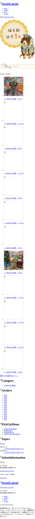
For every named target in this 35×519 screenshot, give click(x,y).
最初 (9, 376)
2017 (5, 411)
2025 (5, 397)
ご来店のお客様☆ (10, 385)
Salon (5, 8)
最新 (1, 376)
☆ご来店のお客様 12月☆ (13, 99)
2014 (5, 416)
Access (6, 14)
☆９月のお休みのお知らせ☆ (14, 449)
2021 (5, 404)
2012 (5, 419)
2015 (5, 414)
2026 (5, 395)
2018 (5, 409)
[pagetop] (3, 478)
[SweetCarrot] (9, 4)
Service (6, 10)
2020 (5, 405)
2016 (5, 412)
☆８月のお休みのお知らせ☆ (14, 452)
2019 (5, 407)
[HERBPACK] (9, 432)
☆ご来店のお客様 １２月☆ (14, 124)
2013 (5, 418)
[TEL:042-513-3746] (7, 17)
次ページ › (14, 376)
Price (5, 12)
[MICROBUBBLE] (10, 429)
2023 (5, 400)
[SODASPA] (8, 431)
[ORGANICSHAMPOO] (12, 434)
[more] (2, 443)
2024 (5, 398)
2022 (5, 402)
